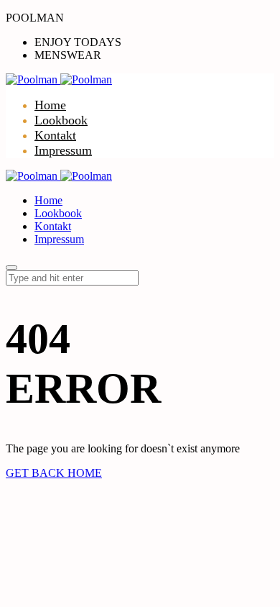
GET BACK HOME (54, 473)
